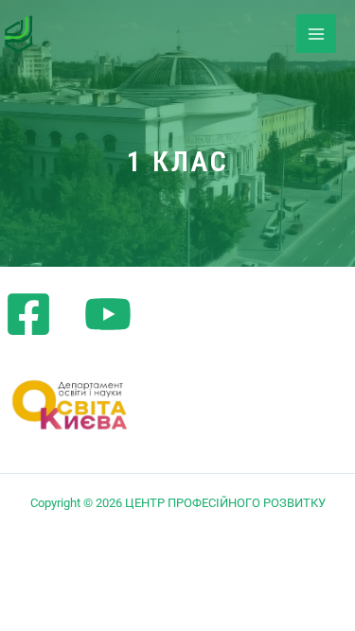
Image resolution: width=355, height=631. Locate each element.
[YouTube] (108, 314)
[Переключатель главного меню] (316, 34)
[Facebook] (28, 314)
